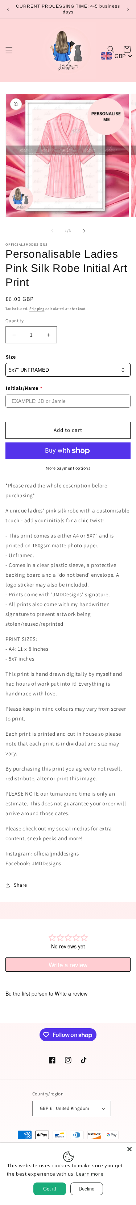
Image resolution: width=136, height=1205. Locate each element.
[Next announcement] (128, 9)
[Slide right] (84, 231)
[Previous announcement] (8, 9)
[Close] (129, 1149)
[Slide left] (52, 231)
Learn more (89, 1174)
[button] (9, 50)
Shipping (37, 308)
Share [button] (20, 885)
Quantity (14, 321)
